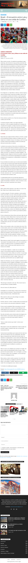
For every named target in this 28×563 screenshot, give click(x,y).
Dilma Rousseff (8, 375)
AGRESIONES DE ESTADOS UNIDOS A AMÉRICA (22, 413)
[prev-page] (13, 419)
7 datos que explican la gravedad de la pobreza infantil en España (21, 387)
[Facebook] (2, 25)
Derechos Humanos (4, 547)
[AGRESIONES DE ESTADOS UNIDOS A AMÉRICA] (23, 409)
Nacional (2, 543)
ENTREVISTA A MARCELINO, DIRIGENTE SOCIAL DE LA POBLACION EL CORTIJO (16, 518)
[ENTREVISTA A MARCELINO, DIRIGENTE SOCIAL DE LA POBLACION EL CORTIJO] (4, 519)
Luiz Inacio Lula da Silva (15, 375)
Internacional (6, 13)
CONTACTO (18, 559)
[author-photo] (14, 396)
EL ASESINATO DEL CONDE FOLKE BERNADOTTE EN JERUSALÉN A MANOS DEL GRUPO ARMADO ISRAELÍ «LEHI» (4, 414)
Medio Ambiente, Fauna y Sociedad (7, 553)
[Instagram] (14, 509)
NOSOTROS (13, 559)
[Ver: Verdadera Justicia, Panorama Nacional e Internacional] (14, 409)
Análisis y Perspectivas (22, 411)
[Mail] (16, 509)
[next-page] (14, 419)
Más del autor (19, 403)
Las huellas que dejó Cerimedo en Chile (17, 530)
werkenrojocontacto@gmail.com (17, 506)
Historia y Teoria (3, 411)
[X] (5, 25)
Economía (2, 549)
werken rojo (4, 21)
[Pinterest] (8, 25)
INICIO (9, 559)
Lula (21, 375)
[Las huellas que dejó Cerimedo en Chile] (4, 532)
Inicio (1, 13)
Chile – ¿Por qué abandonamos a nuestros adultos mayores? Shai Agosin (7, 387)
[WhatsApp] (11, 25)
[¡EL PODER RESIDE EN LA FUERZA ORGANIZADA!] (4, 526)
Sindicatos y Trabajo (4, 551)
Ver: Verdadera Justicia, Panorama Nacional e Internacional (14, 413)
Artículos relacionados (11, 403)
